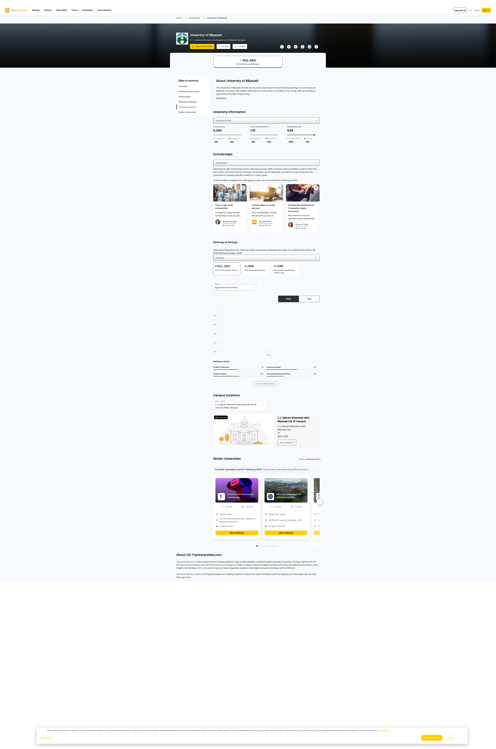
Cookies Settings (46, 738)
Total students (219, 126)
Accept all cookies (431, 738)
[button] (320, 502)
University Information (189, 91)
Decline (451, 738)
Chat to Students (104, 10)
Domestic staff (294, 138)
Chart (288, 299)
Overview (183, 86)
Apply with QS (460, 10)
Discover (47, 10)
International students (259, 126)
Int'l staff (309, 138)
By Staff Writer (265, 221)
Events (75, 10)
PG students (234, 138)
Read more (221, 98)
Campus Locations (187, 107)
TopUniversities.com (185, 562)
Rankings (36, 10)
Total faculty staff (294, 126)
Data (309, 299)
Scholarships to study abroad (263, 207)
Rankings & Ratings (188, 102)
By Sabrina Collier (230, 221)
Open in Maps (285, 442)
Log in (477, 10)
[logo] (16, 10)
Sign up (486, 10)
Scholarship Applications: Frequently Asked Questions (301, 208)
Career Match (61, 10)
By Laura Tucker (302, 224)
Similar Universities (187, 112)
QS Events (202, 568)
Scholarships (87, 10)
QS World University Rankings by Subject (224, 565)
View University (237, 533)
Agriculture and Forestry (226, 287)
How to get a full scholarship (224, 207)
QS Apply (215, 568)
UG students (219, 138)
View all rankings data (265, 384)
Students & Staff (223, 120)
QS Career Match (184, 574)
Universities (194, 18)
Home (179, 18)
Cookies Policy (384, 730)
